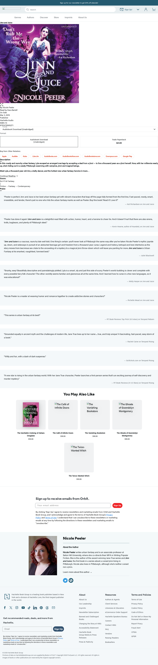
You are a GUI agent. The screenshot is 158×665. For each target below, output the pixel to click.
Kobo (25, 156)
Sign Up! (128, 9)
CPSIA (134, 632)
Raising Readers (112, 637)
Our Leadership (85, 603)
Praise (2, 189)
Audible (15, 156)
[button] (79, 104)
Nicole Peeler (8, 107)
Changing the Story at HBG (90, 623)
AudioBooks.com (50, 156)
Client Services (111, 603)
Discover (44, 17)
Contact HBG (110, 625)
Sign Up (117, 505)
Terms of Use (136, 599)
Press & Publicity (86, 641)
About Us (83, 599)
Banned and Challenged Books (89, 618)
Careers (108, 620)
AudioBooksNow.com (71, 156)
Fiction (3, 186)
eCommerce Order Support (116, 612)
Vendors (108, 633)
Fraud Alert (135, 627)
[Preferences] (138, 9)
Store (56, 17)
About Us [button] (82, 17)
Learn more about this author (76, 571)
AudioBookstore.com (92, 156)
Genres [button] (17, 17)
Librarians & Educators (114, 608)
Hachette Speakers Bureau (116, 616)
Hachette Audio (6, 120)
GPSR (133, 636)
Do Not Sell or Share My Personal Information (141, 618)
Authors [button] (30, 17)
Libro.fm (35, 156)
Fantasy (11, 186)
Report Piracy (136, 623)
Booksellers (110, 642)
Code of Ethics (137, 612)
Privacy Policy (137, 603)
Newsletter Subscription (89, 612)
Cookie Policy (136, 608)
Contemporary (24, 186)
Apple (4, 156)
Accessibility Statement (89, 627)
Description (5, 159)
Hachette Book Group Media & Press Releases (88, 635)
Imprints (68, 17)
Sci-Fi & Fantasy (7, 181)
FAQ (107, 629)
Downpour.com (112, 156)
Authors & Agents (112, 599)
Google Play (127, 156)
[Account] (146, 9)
